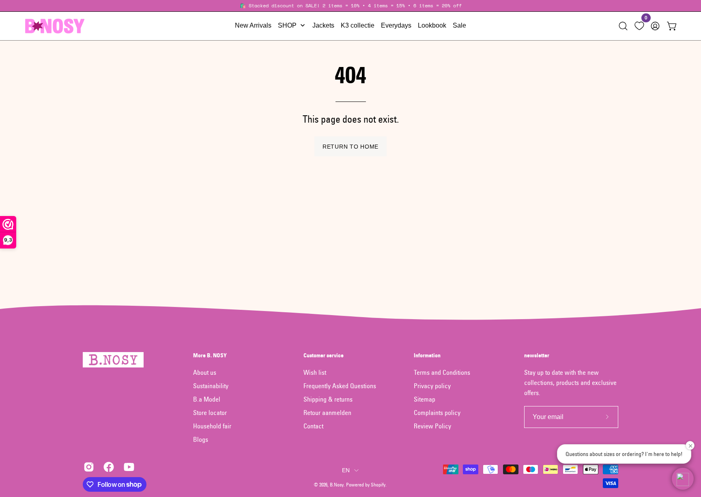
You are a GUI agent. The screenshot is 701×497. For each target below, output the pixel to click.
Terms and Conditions (442, 372)
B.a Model (206, 399)
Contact (313, 426)
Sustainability (210, 386)
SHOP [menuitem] (287, 25)
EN (346, 470)
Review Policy (432, 426)
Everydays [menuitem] (396, 25)
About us (204, 372)
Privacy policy (432, 386)
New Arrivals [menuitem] (253, 25)
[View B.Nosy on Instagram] (87, 467)
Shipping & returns (328, 399)
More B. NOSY (210, 355)
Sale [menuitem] (459, 25)
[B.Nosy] (54, 26)
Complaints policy (437, 412)
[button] (623, 26)
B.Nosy (337, 485)
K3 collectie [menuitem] (357, 25)
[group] (350, 5)
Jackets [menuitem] (323, 25)
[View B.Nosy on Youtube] (127, 467)
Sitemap (424, 399)
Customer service (323, 355)
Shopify (378, 485)
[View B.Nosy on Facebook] (107, 467)
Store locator (210, 412)
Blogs (200, 439)
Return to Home (350, 146)
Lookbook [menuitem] (432, 25)
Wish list (314, 372)
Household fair (212, 426)
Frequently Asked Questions (339, 386)
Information (427, 355)
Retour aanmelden (327, 412)
